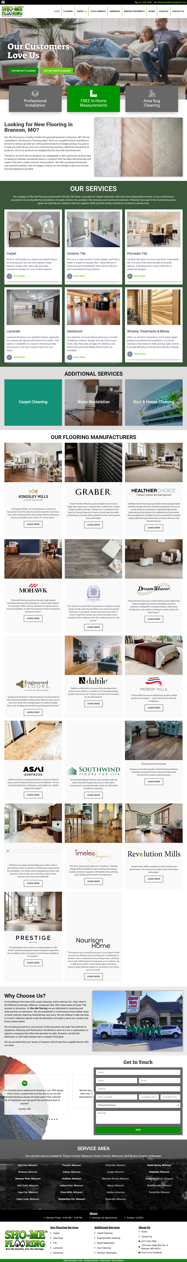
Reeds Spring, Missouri (159, 1165)
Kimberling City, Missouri (71, 1198)
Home (57, 11)
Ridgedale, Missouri (159, 1171)
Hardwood (115, 11)
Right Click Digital (70, 1260)
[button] (39, 1119)
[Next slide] (92, 1093)
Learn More (33, 418)
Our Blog (163, 11)
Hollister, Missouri (71, 1178)
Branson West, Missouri (27, 1178)
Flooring (68, 11)
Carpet (80, 11)
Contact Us (178, 11)
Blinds (152, 11)
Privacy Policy (105, 1260)
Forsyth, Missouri (71, 1165)
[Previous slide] (4, 1093)
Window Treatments (134, 11)
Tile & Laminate (98, 11)
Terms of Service (117, 1260)
